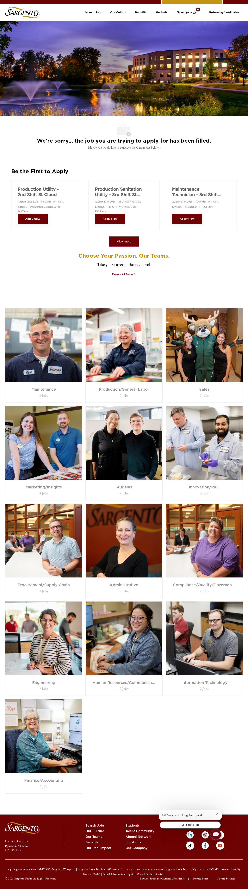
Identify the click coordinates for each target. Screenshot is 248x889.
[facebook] (205, 845)
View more (124, 241)
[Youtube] (220, 845)
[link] (22, 12)
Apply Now (32, 218)
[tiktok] (190, 845)
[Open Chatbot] (216, 834)
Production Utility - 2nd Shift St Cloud (38, 192)
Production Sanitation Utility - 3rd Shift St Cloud (118, 192)
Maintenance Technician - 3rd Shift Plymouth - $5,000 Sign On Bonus (195, 192)
